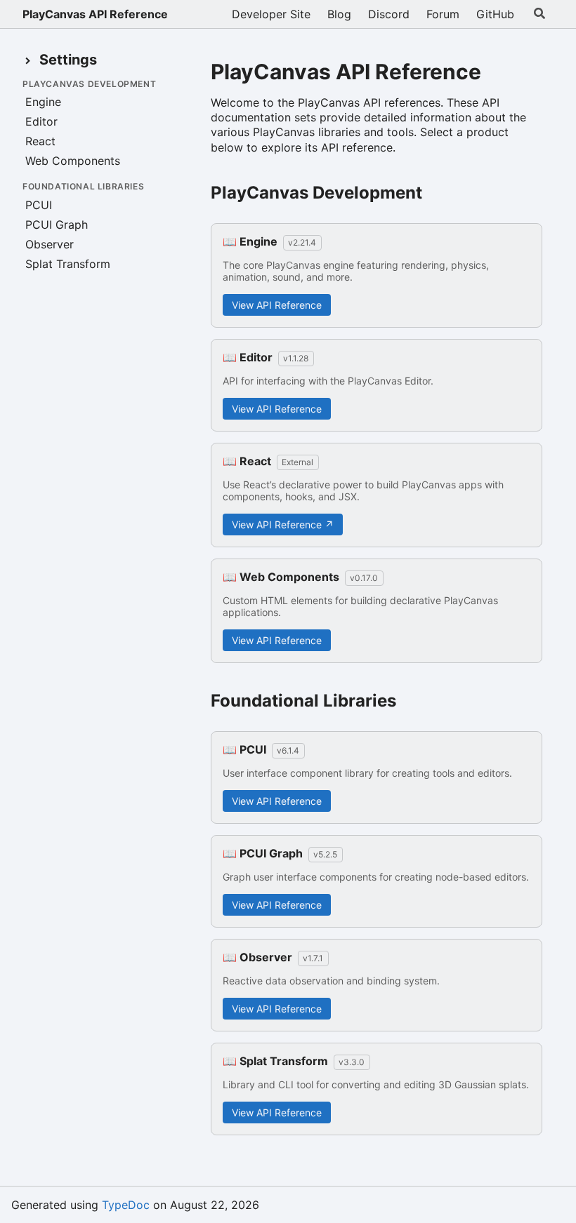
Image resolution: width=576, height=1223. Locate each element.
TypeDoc (126, 1205)
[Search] (539, 14)
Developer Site (271, 14)
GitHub (495, 14)
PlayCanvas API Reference (95, 14)
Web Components (72, 161)
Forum (442, 14)
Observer (49, 244)
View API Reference (277, 305)
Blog (339, 14)
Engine (43, 102)
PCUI (38, 205)
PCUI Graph (56, 225)
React (40, 141)
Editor (41, 121)
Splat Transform (67, 264)
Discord (389, 14)
